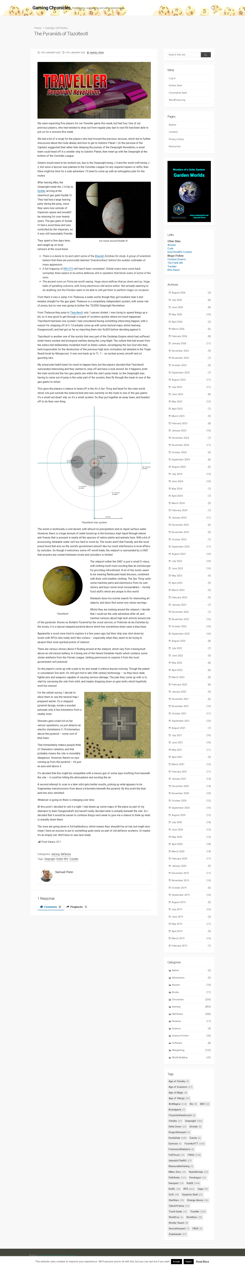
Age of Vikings (179, 1098)
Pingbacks (78, 906)
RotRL (174, 1188)
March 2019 (191, 938)
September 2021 (191, 720)
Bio (193, 1103)
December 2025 (191, 350)
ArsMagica (178, 1103)
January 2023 (191, 604)
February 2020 (191, 858)
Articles (172, 245)
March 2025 (191, 416)
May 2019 (191, 923)
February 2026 (191, 336)
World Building (191, 1057)
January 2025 (191, 430)
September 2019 (191, 894)
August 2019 (191, 902)
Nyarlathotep (198, 1171)
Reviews (191, 1021)
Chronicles (191, 999)
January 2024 (191, 517)
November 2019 (191, 880)
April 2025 (191, 408)
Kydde (41, 191)
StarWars (176, 1200)
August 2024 (191, 466)
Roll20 (59, 859)
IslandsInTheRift (180, 1160)
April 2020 (191, 844)
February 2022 (191, 684)
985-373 (68, 268)
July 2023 (191, 561)
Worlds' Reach (178, 1222)
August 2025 (191, 379)
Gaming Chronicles (48, 1255)
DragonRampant (179, 1132)
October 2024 (191, 452)
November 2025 (191, 357)
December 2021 (191, 699)
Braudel (99, 256)
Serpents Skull (192, 1194)
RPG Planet (174, 269)
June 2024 (191, 481)
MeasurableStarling (181, 1166)
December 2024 (191, 437)
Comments (52, 906)
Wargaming (191, 1050)
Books (191, 992)
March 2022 (191, 677)
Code (170, 248)
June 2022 (191, 655)
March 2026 (191, 328)
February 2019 (191, 945)
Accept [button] (176, 1261)
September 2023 (191, 546)
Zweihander (177, 1234)
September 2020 (191, 807)
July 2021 (191, 735)
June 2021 (191, 742)
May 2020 (191, 836)
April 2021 (191, 757)
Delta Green (177, 1126)
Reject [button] (189, 1261)
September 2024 (191, 459)
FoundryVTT (194, 1143)
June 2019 (191, 916)
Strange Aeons (197, 1200)
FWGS (194, 1154)
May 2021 (191, 749)
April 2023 (191, 582)
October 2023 (191, 539)
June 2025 (191, 394)
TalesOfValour (179, 1205)
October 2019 (191, 887)
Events (195, 1137)
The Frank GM (175, 262)
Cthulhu (175, 1120)
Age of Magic (178, 1092)
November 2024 (191, 445)
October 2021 (191, 713)
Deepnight (49, 859)
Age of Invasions (180, 1086)
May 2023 (191, 575)
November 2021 (191, 706)
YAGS (197, 1228)
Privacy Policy (176, 139)
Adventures (191, 977)
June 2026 (191, 307)
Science (191, 1028)
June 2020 (191, 829)
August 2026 (191, 292)
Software (191, 1042)
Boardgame (177, 1109)
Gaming (49, 27)
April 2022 (191, 670)
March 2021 (191, 764)
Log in (172, 78)
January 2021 (191, 778)
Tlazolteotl (76, 312)
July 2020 (191, 822)
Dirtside (195, 1126)
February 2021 (191, 771)
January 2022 (191, 691)
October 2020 (191, 800)
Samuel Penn (97, 52)
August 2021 (191, 728)
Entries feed (175, 85)
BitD (205, 1103)
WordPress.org (177, 99)
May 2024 (191, 488)
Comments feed (178, 92)
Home (38, 27)
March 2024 (191, 503)
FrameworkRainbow (181, 1149)
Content (173, 131)
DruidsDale (177, 1137)
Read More (202, 1261)
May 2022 (191, 662)
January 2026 (191, 343)
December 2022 (191, 611)
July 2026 (191, 299)
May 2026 (191, 314)
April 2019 (191, 931)
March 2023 (191, 590)
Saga (203, 1188)
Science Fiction (191, 1035)
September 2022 (191, 633)
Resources (175, 146)
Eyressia (175, 1143)
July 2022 (191, 648)
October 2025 (191, 365)
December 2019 (191, 873)
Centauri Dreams (177, 259)
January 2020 (191, 865)
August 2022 (191, 640)
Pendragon (197, 1177)
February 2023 (191, 597)
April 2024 (191, 495)
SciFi (174, 1194)
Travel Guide (178, 1211)
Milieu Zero (177, 1171)
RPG (66, 859)
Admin (191, 970)
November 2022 (191, 619)
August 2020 (191, 815)
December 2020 (191, 786)
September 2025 (191, 372)
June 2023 (191, 568)
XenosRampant (179, 1228)
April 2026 (191, 321)
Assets (191, 984)
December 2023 (191, 524)
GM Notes (62, 27)
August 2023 (191, 553)
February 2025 (191, 423)
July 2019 (191, 909)
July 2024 (191, 474)
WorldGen (194, 1217)
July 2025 (191, 387)
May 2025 (191, 401)
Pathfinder (177, 1177)
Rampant (176, 1183)
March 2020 (191, 851)
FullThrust (176, 1154)
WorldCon (176, 1217)
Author (172, 124)
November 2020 (191, 793)
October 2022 (191, 626)
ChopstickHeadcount (182, 1115)
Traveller (73, 859)
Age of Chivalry (179, 1081)
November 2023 (191, 532)
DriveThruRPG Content (180, 252)
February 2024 (191, 510)
